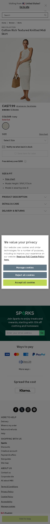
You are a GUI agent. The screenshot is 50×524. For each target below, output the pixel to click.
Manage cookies (25, 267)
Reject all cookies (24, 275)
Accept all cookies (25, 282)
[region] (25, 262)
